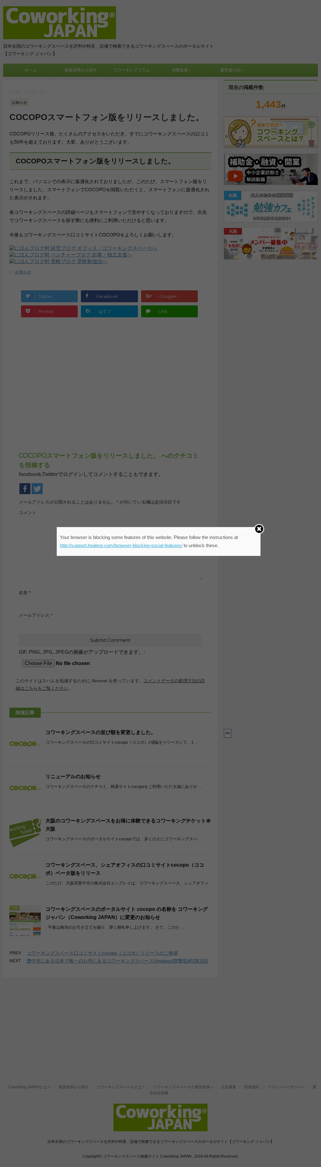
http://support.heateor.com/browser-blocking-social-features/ (121, 545)
